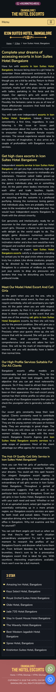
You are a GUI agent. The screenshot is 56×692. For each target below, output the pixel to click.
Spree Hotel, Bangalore (20, 643)
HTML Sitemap (24, 675)
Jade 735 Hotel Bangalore (21, 611)
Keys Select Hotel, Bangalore (23, 591)
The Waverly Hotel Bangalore (23, 625)
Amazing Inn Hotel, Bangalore (24, 584)
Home (9, 43)
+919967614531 (29, 3)
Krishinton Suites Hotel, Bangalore (26, 650)
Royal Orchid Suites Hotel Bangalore (27, 598)
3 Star (17, 43)
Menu (5, 22)
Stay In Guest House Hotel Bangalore (28, 618)
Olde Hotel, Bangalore (19, 605)
